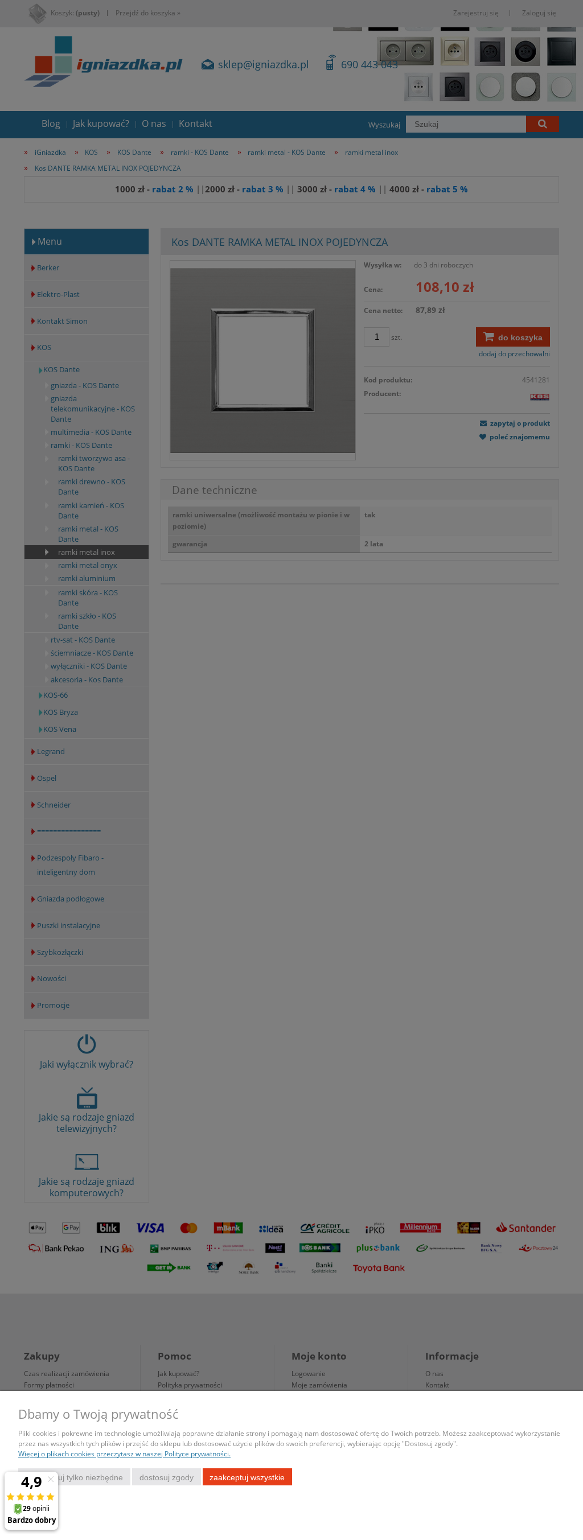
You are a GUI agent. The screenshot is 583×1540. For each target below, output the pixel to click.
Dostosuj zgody (166, 1477)
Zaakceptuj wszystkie (247, 1477)
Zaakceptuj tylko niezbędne (74, 1477)
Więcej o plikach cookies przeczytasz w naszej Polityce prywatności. (124, 1454)
